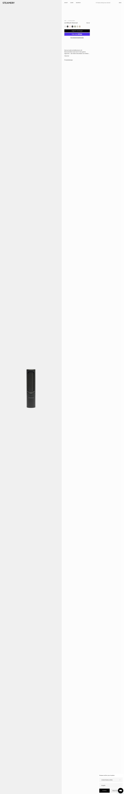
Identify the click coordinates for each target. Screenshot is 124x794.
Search (78, 2)
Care (71, 2)
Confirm (104, 790)
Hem (65, 20)
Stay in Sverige (116, 790)
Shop (66, 2)
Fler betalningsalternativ (77, 37)
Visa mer (66, 56)
